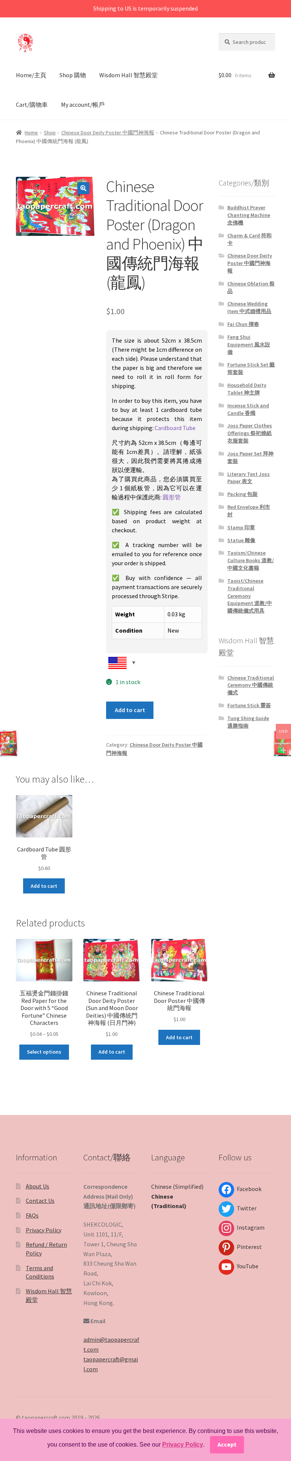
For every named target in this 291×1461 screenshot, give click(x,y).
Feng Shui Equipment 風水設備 (248, 345)
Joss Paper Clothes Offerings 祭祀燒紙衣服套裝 (249, 433)
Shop (50, 132)
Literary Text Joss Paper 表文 (248, 478)
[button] (83, 188)
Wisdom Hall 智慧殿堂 (128, 75)
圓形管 (172, 497)
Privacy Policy (43, 1230)
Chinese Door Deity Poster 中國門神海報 (107, 132)
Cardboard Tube (175, 428)
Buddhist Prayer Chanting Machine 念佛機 (248, 215)
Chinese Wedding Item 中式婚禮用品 (249, 307)
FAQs (32, 1215)
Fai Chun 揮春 (243, 324)
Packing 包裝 (242, 494)
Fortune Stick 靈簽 (249, 705)
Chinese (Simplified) (177, 1186)
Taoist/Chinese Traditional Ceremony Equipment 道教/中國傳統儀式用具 (249, 595)
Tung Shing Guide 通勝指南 (248, 722)
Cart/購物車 (32, 104)
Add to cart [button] (44, 886)
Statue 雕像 (241, 540)
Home (31, 132)
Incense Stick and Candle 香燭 (248, 409)
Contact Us (40, 1200)
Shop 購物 (72, 75)
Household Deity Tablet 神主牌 (246, 389)
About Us (37, 1186)
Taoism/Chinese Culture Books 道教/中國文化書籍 (250, 560)
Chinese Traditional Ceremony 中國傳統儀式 (250, 685)
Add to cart (130, 710)
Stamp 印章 (241, 527)
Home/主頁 (31, 75)
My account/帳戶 (83, 104)
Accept (226, 1444)
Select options (44, 1051)
